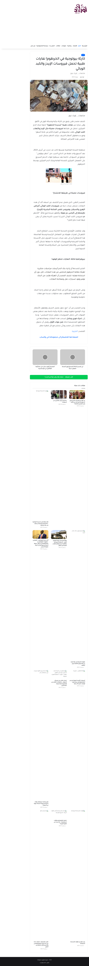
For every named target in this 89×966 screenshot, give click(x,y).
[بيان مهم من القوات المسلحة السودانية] (77, 875)
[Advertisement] (44, 30)
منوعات (63, 46)
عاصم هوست (43, 962)
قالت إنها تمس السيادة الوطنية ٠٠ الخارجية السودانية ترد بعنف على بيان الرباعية (40, 523)
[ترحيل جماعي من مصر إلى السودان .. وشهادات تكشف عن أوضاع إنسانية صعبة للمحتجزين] (59, 674)
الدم (60, 269)
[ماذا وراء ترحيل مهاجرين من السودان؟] (59, 394)
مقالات (58, 46)
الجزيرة (75, 331)
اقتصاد (75, 46)
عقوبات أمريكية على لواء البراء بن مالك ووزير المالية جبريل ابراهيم (78, 663)
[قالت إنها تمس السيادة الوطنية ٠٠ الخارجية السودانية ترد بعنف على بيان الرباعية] (40, 455)
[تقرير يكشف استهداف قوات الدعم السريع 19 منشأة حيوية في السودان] (40, 735)
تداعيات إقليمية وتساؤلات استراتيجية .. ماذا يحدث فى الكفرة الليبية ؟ (60, 822)
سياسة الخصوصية (42, 46)
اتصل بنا (52, 46)
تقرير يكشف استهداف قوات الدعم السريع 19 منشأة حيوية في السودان (41, 803)
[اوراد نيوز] (80, 8)
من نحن (33, 46)
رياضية (69, 46)
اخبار (79, 46)
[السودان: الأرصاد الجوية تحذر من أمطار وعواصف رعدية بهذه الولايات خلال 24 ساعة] (77, 674)
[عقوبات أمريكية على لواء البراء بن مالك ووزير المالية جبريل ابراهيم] (77, 595)
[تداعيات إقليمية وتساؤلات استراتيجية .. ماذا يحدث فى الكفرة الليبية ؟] (59, 814)
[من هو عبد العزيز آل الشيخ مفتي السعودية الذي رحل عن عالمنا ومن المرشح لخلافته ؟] (77, 394)
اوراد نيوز (82, 77)
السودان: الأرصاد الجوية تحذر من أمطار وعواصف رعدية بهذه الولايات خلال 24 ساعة (77, 682)
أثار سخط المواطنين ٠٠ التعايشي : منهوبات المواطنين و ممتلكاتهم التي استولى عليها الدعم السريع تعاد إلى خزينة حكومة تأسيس (40, 544)
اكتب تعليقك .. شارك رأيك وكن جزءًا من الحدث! (59, 377)
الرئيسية (84, 46)
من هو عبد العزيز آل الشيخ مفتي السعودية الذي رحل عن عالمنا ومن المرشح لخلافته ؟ (77, 402)
